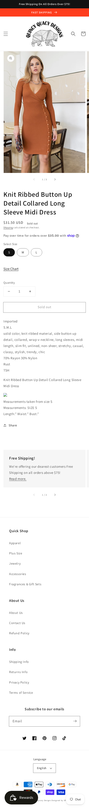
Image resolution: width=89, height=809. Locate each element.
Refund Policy (19, 633)
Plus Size (15, 553)
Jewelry (15, 563)
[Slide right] (55, 179)
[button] (6, 34)
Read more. (17, 479)
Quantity (9, 283)
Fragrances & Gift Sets (25, 584)
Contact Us (17, 623)
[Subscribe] (75, 721)
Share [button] (13, 425)
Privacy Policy (19, 682)
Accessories (17, 574)
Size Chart (10, 268)
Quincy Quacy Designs (40, 800)
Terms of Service (21, 693)
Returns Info (18, 672)
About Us (16, 613)
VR (65, 800)
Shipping (8, 227)
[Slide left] (34, 179)
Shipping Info (19, 662)
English (42, 768)
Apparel (15, 543)
